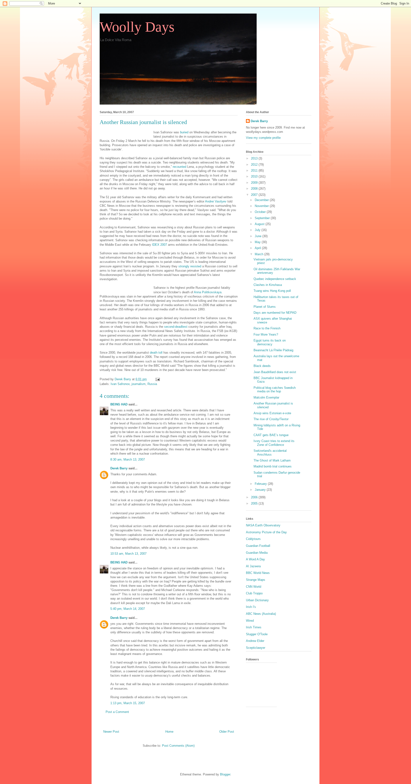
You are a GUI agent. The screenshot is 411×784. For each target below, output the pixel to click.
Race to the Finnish (267, 328)
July (258, 230)
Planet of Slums (265, 306)
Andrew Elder (255, 641)
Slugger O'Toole (257, 634)
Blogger (225, 774)
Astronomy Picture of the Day (266, 532)
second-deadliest (175, 326)
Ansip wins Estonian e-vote (272, 413)
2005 (255, 503)
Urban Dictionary (257, 600)
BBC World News (258, 573)
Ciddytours (253, 539)
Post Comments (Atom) (178, 745)
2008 (255, 188)
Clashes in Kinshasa (268, 285)
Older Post (226, 731)
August (260, 224)
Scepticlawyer (255, 647)
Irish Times (253, 627)
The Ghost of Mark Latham (272, 460)
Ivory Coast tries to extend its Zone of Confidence (274, 443)
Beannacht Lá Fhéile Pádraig (273, 350)
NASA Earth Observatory (263, 525)
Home (169, 731)
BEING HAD (118, 404)
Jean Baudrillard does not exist (275, 372)
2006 (255, 497)
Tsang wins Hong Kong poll (272, 291)
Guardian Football (258, 546)
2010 (255, 176)
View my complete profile (263, 137)
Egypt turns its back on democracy (270, 342)
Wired (250, 620)
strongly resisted (189, 266)
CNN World (253, 586)
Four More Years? (266, 334)
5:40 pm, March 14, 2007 (127, 609)
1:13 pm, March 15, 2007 (127, 703)
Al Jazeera (253, 566)
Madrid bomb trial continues (273, 466)
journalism (139, 384)
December (262, 200)
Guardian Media (257, 552)
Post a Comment (117, 712)
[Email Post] (157, 379)
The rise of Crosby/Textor (271, 419)
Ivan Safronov (120, 384)
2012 (255, 164)
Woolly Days (137, 27)
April (258, 248)
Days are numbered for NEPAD (275, 312)
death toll (156, 352)
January (261, 489)
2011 (255, 170)
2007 (255, 195)
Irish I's (251, 607)
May (258, 242)
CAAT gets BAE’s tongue (271, 435)
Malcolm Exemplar (266, 397)
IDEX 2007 (159, 244)
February (261, 484)
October (261, 212)
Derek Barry (118, 468)
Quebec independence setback (275, 279)
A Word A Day (255, 559)
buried (183, 132)
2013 (255, 158)
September (263, 218)
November (262, 206)
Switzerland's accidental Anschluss (270, 452)
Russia (152, 384)
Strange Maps (255, 580)
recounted (179, 166)
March (259, 254)
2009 (255, 182)
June (258, 236)
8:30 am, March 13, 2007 (127, 459)
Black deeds (262, 366)
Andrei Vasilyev (216, 201)
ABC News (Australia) (261, 614)
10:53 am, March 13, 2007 (128, 553)
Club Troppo (254, 593)
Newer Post (111, 731)
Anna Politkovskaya (207, 292)
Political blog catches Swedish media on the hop (275, 389)
